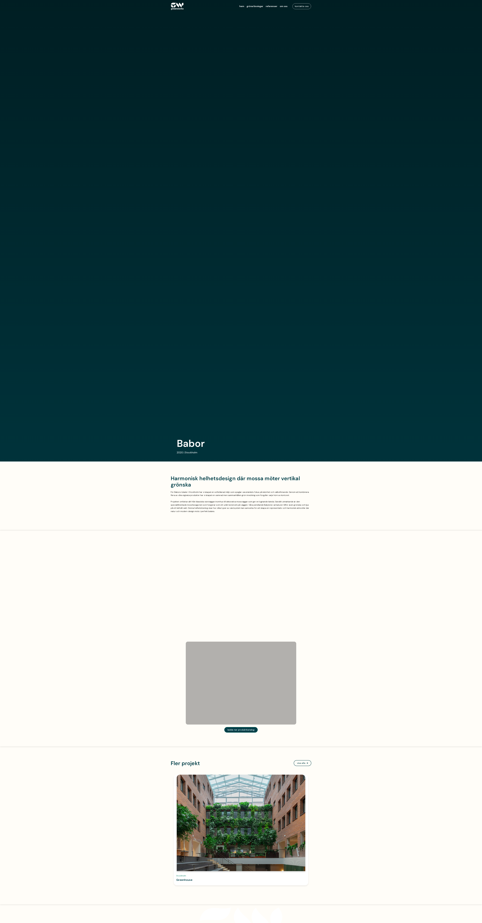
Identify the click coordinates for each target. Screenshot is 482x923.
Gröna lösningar (255, 6)
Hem (241, 6)
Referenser (271, 6)
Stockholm (181, 875)
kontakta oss (302, 6)
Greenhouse (184, 880)
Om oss (283, 6)
